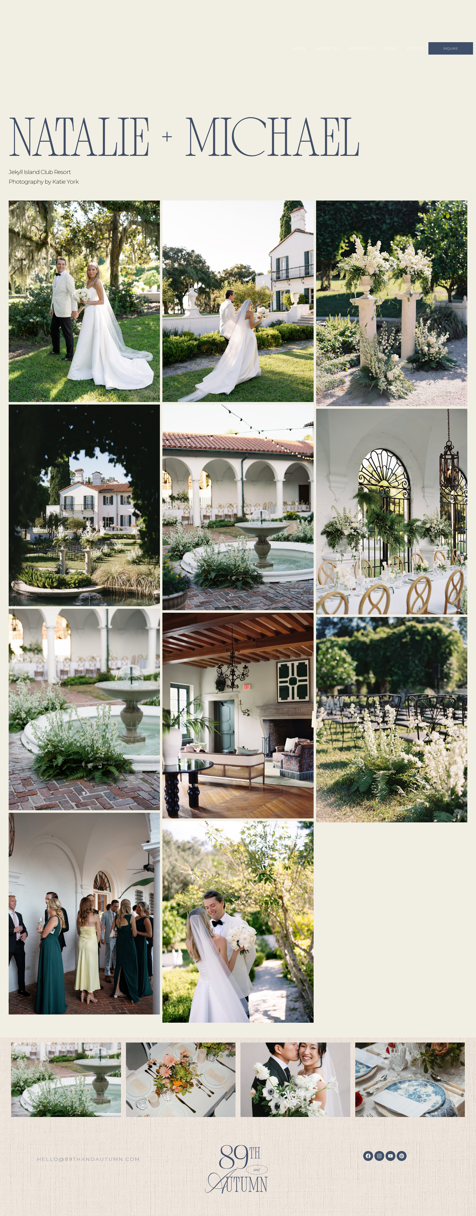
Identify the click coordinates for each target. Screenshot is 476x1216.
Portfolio (361, 48)
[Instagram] (379, 1156)
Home (299, 48)
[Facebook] (368, 1156)
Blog (390, 48)
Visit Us (415, 48)
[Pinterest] (402, 1156)
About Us (327, 48)
